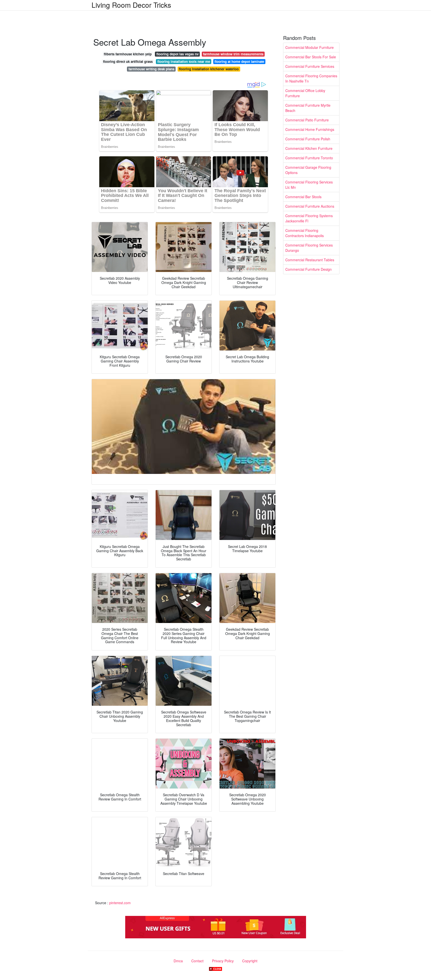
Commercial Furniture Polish (307, 138)
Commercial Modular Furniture (309, 47)
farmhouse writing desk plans (151, 69)
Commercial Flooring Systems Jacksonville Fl (309, 218)
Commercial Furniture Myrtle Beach (307, 108)
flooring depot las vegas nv (177, 54)
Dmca (178, 960)
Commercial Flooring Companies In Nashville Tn (311, 78)
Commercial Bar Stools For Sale (310, 56)
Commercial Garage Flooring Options (308, 170)
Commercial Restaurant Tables (309, 259)
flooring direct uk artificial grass (128, 61)
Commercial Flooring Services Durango (309, 248)
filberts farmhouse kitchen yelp (128, 54)
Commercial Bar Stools (303, 196)
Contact (197, 960)
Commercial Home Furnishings (309, 129)
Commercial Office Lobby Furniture (305, 93)
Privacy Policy (223, 960)
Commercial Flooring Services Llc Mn (309, 184)
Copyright (249, 960)
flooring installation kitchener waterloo (209, 69)
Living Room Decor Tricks (131, 5)
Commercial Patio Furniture (307, 119)
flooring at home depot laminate (239, 61)
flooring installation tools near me (183, 61)
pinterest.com (120, 902)
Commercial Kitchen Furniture (308, 148)
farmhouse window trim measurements (233, 54)
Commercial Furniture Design (308, 269)
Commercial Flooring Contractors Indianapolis (304, 233)
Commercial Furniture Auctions (309, 206)
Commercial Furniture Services (309, 66)
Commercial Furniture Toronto (309, 157)
